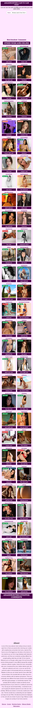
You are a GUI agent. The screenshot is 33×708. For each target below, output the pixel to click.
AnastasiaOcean (9, 521)
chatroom (24, 116)
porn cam (8, 537)
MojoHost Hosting (16, 704)
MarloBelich (24, 265)
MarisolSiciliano (9, 83)
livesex (9, 555)
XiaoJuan (8, 156)
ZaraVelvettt (9, 174)
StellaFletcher (24, 539)
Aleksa (9, 247)
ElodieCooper (8, 357)
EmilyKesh (24, 101)
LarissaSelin (9, 448)
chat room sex (24, 573)
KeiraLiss (24, 576)
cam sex (9, 281)
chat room (24, 208)
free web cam (8, 80)
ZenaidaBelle (24, 521)
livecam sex (9, 263)
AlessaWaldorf (9, 210)
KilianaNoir (24, 338)
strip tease (9, 62)
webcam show (24, 500)
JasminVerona (9, 393)
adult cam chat (9, 372)
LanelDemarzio (24, 357)
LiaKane (24, 430)
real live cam (24, 98)
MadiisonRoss (9, 558)
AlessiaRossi (9, 229)
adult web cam (9, 299)
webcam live (24, 336)
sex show (24, 263)
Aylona (24, 485)
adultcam (8, 317)
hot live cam (24, 555)
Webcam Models (26, 704)
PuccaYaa (24, 448)
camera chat (9, 390)
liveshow (24, 80)
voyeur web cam (8, 153)
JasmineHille (24, 192)
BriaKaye (24, 320)
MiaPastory (24, 411)
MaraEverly (9, 466)
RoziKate (9, 137)
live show (8, 116)
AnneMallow (9, 338)
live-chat (8, 244)
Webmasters (16, 706)
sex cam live (24, 464)
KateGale (24, 284)
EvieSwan (24, 466)
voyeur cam (9, 445)
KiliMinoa (8, 576)
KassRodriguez (9, 503)
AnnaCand (9, 46)
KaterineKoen (8, 539)
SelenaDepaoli (24, 156)
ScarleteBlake (8, 375)
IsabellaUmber (9, 430)
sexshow (24, 153)
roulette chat (24, 135)
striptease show (24, 244)
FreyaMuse (24, 503)
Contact (9, 704)
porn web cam (24, 372)
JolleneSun (9, 64)
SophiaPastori (24, 174)
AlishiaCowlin (8, 485)
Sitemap (4, 704)
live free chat (8, 409)
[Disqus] (16, 620)
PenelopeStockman (24, 302)
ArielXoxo (24, 375)
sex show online (24, 390)
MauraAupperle (24, 247)
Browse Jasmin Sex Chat (18, 12)
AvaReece (24, 558)
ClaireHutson (24, 229)
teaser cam (24, 62)
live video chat (24, 409)
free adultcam (24, 189)
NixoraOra (8, 119)
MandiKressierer (8, 192)
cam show (9, 189)
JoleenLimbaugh (24, 46)
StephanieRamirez (9, 101)
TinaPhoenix (9, 302)
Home (9, 12)
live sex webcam (24, 317)
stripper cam (24, 171)
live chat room (24, 518)
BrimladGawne (24, 119)
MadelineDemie (24, 83)
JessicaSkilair (24, 137)
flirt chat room (24, 482)
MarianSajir (9, 411)
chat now (8, 171)
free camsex (9, 336)
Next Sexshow (12, 40)
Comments (22, 40)
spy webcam (8, 226)
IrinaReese (9, 284)
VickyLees (24, 393)
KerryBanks (24, 210)
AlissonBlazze (9, 320)
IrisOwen (9, 265)
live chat (9, 98)
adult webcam (9, 208)
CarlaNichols (24, 64)
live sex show (24, 427)
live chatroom (9, 591)
